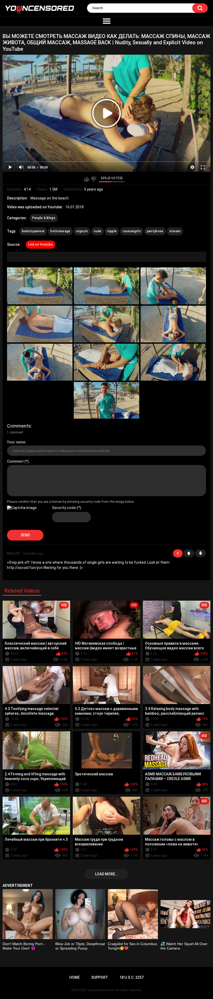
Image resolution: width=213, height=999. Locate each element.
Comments (19, 426)
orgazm (82, 231)
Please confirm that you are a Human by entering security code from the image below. (70, 502)
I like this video (86, 179)
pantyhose (155, 231)
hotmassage (60, 231)
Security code (64, 508)
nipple (112, 231)
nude (97, 231)
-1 (200, 553)
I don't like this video (93, 179)
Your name (16, 442)
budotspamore (33, 231)
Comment (15, 461)
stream (175, 231)
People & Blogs (43, 218)
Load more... (106, 874)
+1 (188, 553)
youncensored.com (101, 990)
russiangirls (132, 231)
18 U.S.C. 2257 (131, 977)
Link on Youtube (40, 244)
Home (74, 977)
